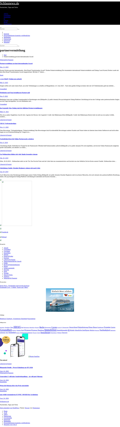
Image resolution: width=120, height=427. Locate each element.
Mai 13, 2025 (4, 82)
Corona (6, 20)
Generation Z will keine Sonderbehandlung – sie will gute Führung (21, 376)
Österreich (64, 332)
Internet (6, 254)
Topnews (6, 276)
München (97, 330)
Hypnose (27, 330)
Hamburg (14, 330)
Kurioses (6, 258)
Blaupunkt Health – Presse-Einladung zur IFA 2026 (16, 367)
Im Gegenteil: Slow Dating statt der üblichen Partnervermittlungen (21, 108)
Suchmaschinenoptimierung (26, 332)
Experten (107, 327)
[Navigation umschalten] (1, 27)
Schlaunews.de (9, 3)
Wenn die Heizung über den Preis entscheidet (14, 385)
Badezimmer (26, 327)
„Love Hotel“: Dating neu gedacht (11, 79)
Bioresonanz (48, 327)
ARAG (6, 14)
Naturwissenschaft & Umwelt (12, 261)
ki (4, 19)
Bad (22, 327)
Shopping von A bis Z (10, 424)
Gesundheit (7, 15)
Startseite (6, 34)
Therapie (35, 332)
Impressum (7, 40)
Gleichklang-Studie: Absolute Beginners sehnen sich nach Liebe (20, 168)
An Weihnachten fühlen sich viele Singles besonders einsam (18, 154)
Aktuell (6, 248)
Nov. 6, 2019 (4, 142)
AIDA (6, 414)
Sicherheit (12, 332)
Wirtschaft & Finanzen (6, 60)
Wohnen (59, 332)
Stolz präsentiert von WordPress (9, 408)
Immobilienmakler (62, 330)
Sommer (18, 332)
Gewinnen (7, 251)
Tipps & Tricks (8, 275)
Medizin (92, 330)
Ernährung (100, 327)
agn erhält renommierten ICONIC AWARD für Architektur (19, 394)
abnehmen (2, 327)
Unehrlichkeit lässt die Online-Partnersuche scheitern (17, 139)
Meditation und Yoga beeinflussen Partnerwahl (15, 92)
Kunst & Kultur (8, 256)
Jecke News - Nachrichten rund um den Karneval (14, 286)
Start (5, 55)
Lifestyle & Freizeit (5, 120)
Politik (6, 263)
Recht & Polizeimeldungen (12, 265)
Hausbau (19, 330)
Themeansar (36, 408)
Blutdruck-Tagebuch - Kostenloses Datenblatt (13, 319)
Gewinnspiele (8, 418)
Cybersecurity (65, 327)
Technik (6, 273)
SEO (7, 332)
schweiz (2, 332)
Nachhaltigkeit (105, 330)
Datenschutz (7, 39)
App (11, 327)
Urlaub (38, 332)
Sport (1, 75)
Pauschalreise (31, 319)
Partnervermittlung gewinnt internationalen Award (16, 63)
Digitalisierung (83, 327)
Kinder (72, 330)
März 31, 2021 (4, 112)
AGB (5, 413)
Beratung (37, 327)
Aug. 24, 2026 (4, 371)
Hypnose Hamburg (37, 330)
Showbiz (6, 270)
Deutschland (73, 327)
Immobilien (7, 17)
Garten (113, 327)
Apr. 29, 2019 (4, 172)
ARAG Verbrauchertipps (8, 123)
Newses (27, 408)
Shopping (6, 42)
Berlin (5, 22)
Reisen (6, 266)
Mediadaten (7, 37)
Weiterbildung (54, 332)
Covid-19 (59, 327)
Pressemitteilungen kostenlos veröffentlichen (17, 35)
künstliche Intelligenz (82, 330)
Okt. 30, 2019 (4, 158)
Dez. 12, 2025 (4, 67)
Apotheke (7, 327)
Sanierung (113, 330)
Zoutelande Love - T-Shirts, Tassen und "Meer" (14, 287)
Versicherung (8, 24)
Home (5, 411)
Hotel (22, 330)
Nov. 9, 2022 (4, 96)
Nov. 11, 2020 (4, 127)
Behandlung (32, 327)
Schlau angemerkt (9, 268)
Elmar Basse (92, 327)
